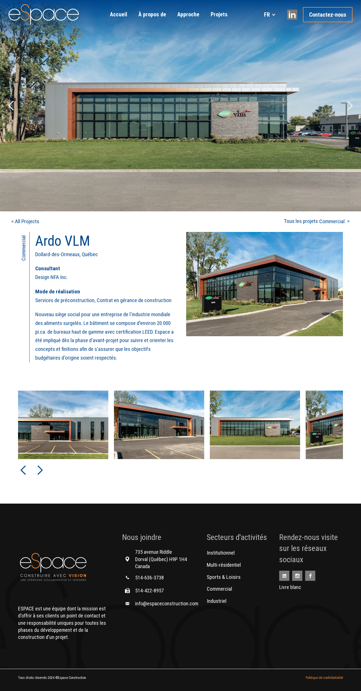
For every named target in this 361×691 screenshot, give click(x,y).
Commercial (219, 589)
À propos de (152, 14)
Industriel (216, 601)
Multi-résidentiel (224, 565)
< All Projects (25, 221)
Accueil (118, 14)
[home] (43, 14)
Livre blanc (290, 587)
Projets (219, 14)
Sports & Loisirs (224, 577)
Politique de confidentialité (324, 678)
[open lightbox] (264, 297)
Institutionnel (221, 553)
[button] (269, 14)
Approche (188, 14)
